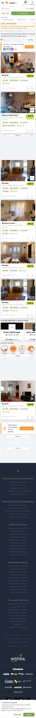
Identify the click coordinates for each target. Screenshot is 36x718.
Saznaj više (17, 714)
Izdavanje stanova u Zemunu (18, 508)
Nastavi (28, 714)
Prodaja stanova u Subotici (18, 537)
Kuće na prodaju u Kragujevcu (18, 610)
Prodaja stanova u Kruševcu (18, 546)
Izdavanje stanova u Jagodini (18, 586)
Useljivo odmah (22, 19)
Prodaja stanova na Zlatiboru (18, 552)
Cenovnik (28, 638)
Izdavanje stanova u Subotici (18, 575)
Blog (8, 635)
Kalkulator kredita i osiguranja (18, 627)
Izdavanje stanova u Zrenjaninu (18, 578)
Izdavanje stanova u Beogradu (18, 505)
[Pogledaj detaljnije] (18, 62)
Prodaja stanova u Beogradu (18, 482)
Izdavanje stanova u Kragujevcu (18, 572)
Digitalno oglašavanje (12, 638)
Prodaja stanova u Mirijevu (18, 494)
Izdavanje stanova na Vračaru (18, 514)
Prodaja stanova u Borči (18, 485)
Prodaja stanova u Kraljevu (18, 555)
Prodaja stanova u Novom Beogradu (18, 491)
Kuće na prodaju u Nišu (18, 607)
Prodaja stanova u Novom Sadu (18, 528)
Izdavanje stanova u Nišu (18, 569)
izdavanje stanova (9, 31)
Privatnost (26, 646)
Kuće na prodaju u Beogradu (18, 618)
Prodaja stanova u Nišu (18, 531)
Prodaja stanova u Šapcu (18, 543)
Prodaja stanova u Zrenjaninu (18, 540)
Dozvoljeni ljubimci (8, 19)
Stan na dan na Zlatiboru (18, 592)
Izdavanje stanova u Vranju (18, 589)
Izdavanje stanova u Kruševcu (18, 581)
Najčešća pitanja (12, 646)
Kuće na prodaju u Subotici (18, 612)
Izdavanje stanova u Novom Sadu (18, 566)
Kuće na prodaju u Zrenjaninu (18, 615)
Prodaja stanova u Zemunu (18, 488)
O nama (17, 635)
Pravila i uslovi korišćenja (18, 642)
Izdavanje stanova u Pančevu (18, 583)
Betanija (19, 31)
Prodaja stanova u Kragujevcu (18, 534)
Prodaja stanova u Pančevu (18, 549)
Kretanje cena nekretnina (18, 621)
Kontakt (27, 635)
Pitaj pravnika (18, 624)
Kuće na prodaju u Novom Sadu (18, 604)
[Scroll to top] (18, 471)
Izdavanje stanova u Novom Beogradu (18, 511)
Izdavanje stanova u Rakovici (18, 517)
